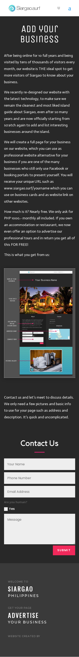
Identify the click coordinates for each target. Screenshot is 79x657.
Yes (12, 508)
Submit (64, 550)
